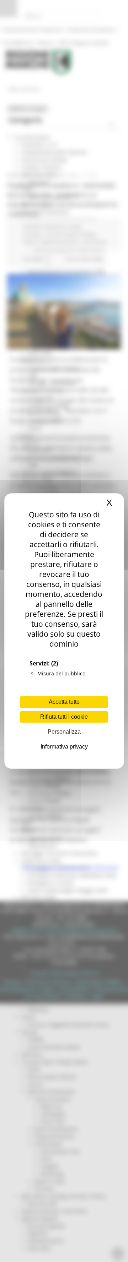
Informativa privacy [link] (64, 747)
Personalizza (64, 732)
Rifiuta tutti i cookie (64, 717)
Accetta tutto (64, 702)
